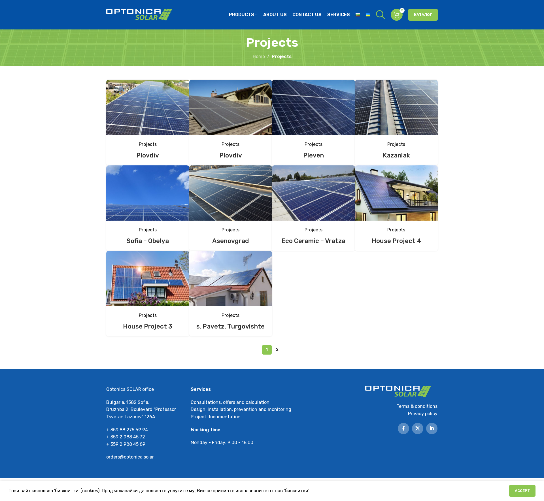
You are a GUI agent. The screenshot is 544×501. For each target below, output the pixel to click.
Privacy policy (422, 413)
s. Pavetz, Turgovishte (230, 326)
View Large (182, 86)
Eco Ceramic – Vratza (313, 241)
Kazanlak (396, 155)
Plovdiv (147, 155)
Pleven (313, 155)
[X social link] (417, 428)
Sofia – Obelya (148, 241)
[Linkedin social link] (431, 428)
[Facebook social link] (403, 428)
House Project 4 (396, 241)
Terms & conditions (417, 406)
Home (259, 56)
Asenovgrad (230, 241)
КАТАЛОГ (423, 14)
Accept (522, 491)
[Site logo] (139, 14)
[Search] (380, 14)
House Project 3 (147, 326)
